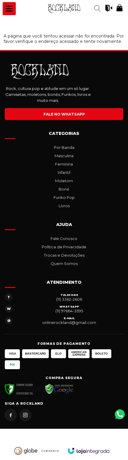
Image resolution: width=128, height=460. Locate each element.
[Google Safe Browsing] (59, 389)
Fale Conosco (64, 238)
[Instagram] (25, 415)
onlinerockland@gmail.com (69, 322)
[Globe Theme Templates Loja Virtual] (36, 451)
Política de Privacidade (64, 246)
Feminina (64, 164)
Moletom (64, 180)
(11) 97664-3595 (69, 310)
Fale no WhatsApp (64, 114)
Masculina (64, 155)
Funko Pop (64, 197)
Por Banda (64, 147)
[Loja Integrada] (89, 451)
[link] (64, 8)
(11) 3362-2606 (69, 299)
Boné (64, 189)
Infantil (64, 172)
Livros (64, 205)
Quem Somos (64, 263)
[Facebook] (11, 415)
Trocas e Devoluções (64, 255)
